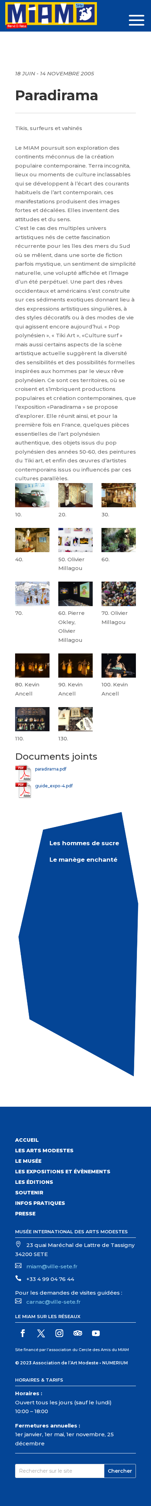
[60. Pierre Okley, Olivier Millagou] (75, 595)
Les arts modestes (44, 1151)
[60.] (118, 541)
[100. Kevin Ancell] (118, 666)
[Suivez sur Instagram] (59, 1333)
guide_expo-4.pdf (54, 785)
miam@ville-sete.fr (52, 1266)
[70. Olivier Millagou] (118, 595)
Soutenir (29, 1193)
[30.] (118, 496)
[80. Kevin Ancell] (32, 666)
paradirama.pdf (50, 769)
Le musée (28, 1161)
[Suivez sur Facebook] (23, 1333)
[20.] (75, 496)
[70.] (32, 595)
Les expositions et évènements (62, 1172)
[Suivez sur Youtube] (96, 1333)
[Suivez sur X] (41, 1333)
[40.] (32, 541)
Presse (25, 1214)
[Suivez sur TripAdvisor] (77, 1333)
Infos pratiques (40, 1203)
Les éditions (34, 1182)
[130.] (75, 720)
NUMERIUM (115, 1362)
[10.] (32, 496)
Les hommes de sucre (84, 843)
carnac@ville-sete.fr (53, 1301)
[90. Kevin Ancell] (75, 666)
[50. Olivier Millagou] (75, 541)
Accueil (27, 1140)
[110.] (32, 720)
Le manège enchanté (83, 859)
